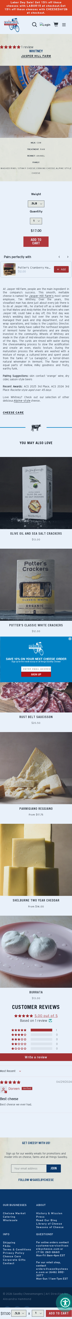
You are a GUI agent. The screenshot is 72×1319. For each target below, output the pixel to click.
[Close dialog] (70, 639)
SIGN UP (36, 674)
